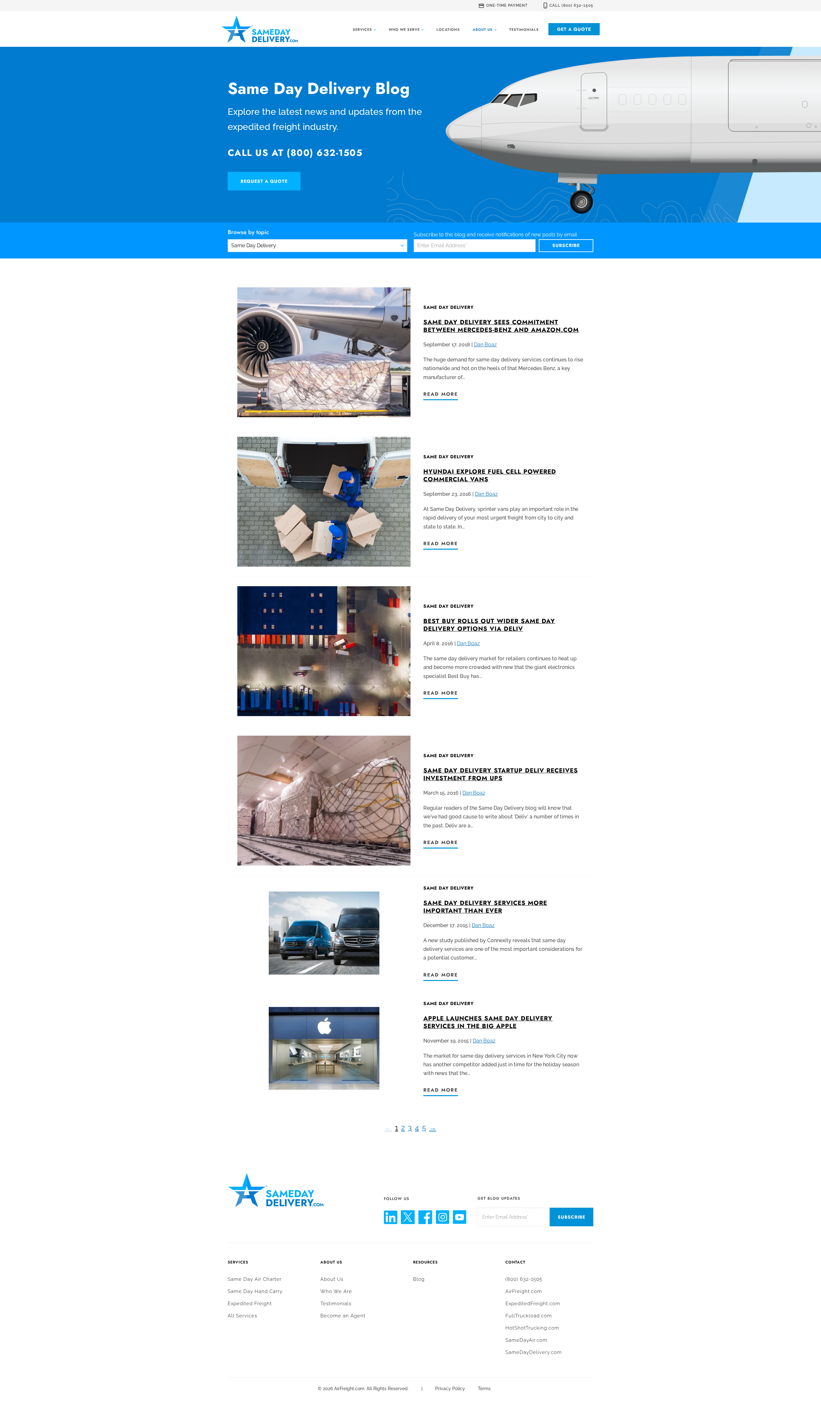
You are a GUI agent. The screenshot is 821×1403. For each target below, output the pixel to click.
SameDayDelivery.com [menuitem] (533, 1352)
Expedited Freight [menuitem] (250, 1303)
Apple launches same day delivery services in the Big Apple (488, 1022)
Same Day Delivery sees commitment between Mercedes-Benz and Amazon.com (501, 326)
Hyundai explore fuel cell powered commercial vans (489, 475)
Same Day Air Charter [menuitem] (255, 1279)
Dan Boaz (485, 345)
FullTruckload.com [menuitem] (528, 1316)
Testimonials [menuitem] (335, 1303)
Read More (440, 394)
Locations (448, 29)
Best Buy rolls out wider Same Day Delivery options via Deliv (489, 625)
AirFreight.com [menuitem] (523, 1291)
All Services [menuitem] (242, 1316)
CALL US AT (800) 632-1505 (295, 152)
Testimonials (524, 29)
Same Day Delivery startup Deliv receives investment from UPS (500, 774)
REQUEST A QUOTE (264, 181)
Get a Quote (574, 29)
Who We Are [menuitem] (336, 1291)
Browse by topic (248, 232)
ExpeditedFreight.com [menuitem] (532, 1303)
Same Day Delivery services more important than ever (485, 907)
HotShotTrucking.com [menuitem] (532, 1328)
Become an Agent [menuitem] (343, 1316)
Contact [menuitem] (515, 1262)
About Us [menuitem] (331, 1262)
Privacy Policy (450, 1388)
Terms (484, 1388)
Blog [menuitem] (419, 1279)
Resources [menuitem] (425, 1262)
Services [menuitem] (238, 1262)
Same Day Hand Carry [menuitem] (255, 1291)
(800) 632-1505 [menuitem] (523, 1279)
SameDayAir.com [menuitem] (526, 1340)
